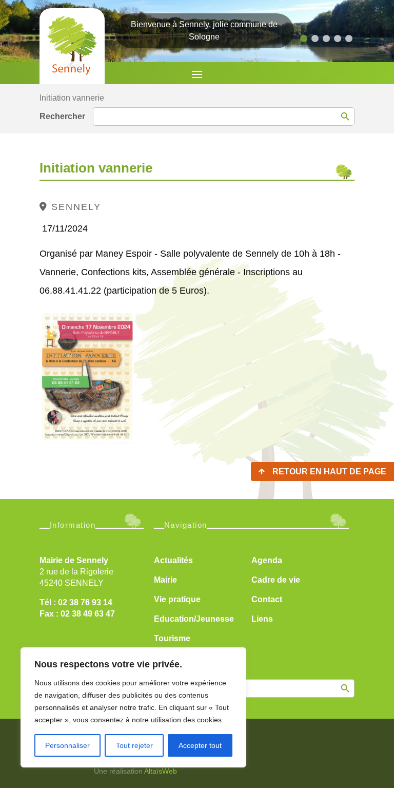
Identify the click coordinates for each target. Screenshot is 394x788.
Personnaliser (67, 745)
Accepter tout (200, 745)
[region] (133, 707)
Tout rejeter (134, 745)
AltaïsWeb (160, 771)
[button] (303, 38)
